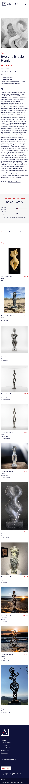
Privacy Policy (5, 782)
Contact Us (4, 753)
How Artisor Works (6, 742)
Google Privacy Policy (9, 774)
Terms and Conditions (17, 782)
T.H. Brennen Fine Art (14, 182)
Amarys (23, 81)
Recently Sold (5, 750)
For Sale (3, 740)
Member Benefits (6, 748)
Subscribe (6, 768)
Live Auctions (5, 745)
